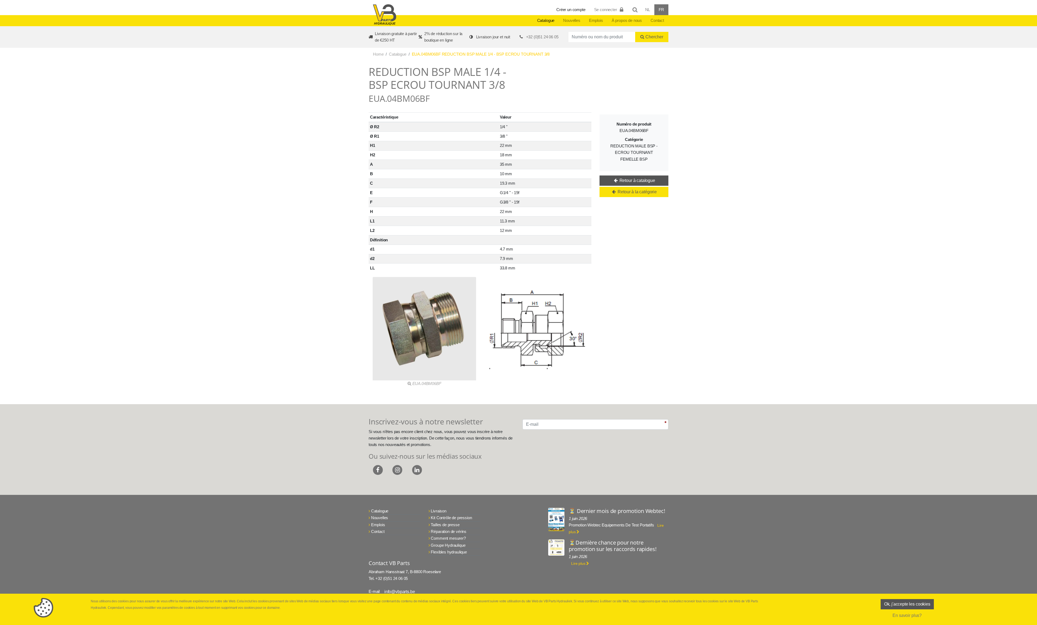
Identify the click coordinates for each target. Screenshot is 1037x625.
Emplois (596, 20)
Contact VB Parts (389, 563)
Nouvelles (571, 20)
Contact (657, 20)
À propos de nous (627, 20)
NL (647, 9)
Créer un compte (570, 9)
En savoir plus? (907, 615)
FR (661, 9)
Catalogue (546, 20)
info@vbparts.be (399, 591)
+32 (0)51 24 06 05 (542, 37)
